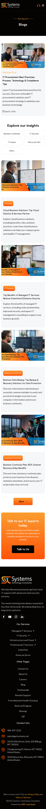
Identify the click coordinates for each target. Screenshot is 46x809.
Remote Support (23, 695)
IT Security (34, 133)
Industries (23, 649)
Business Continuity (12, 133)
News (11, 150)
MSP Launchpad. (29, 804)
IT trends (12, 142)
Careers (23, 679)
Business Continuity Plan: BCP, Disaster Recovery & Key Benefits (22, 466)
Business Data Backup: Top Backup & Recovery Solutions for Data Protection (22, 382)
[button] (43, 5)
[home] (10, 5)
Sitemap (23, 711)
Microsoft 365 (34, 142)
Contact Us (23, 668)
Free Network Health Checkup (23, 700)
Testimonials (23, 690)
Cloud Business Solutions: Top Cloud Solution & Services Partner (21, 212)
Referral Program (23, 705)
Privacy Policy (33, 794)
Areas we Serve (23, 655)
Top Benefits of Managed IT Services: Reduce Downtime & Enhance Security (21, 297)
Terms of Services (23, 797)
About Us (23, 674)
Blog (23, 684)
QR (23, 716)
